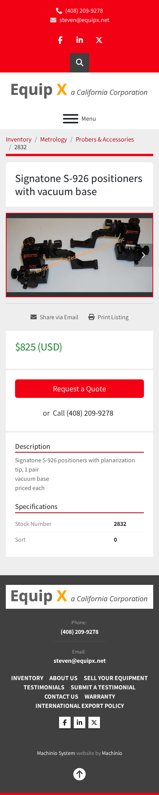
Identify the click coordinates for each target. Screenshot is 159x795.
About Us (63, 678)
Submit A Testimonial (103, 687)
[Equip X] (79, 596)
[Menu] (70, 118)
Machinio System (56, 753)
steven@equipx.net (84, 20)
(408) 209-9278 (84, 11)
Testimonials (44, 687)
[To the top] (79, 774)
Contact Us (61, 696)
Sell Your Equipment (116, 678)
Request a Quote (79, 389)
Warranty (100, 696)
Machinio (112, 753)
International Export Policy (80, 706)
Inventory (27, 678)
